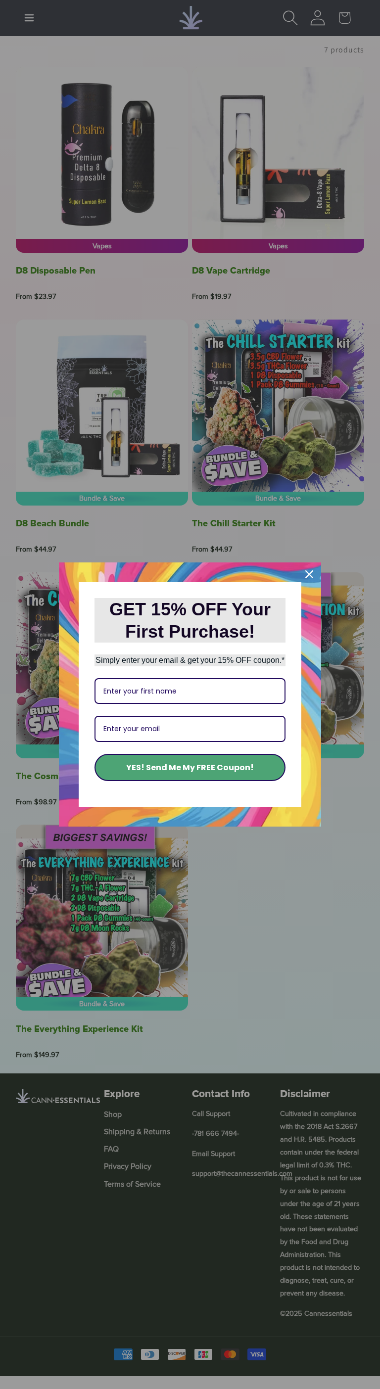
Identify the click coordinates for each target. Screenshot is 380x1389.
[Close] (309, 574)
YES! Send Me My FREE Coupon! (190, 767)
